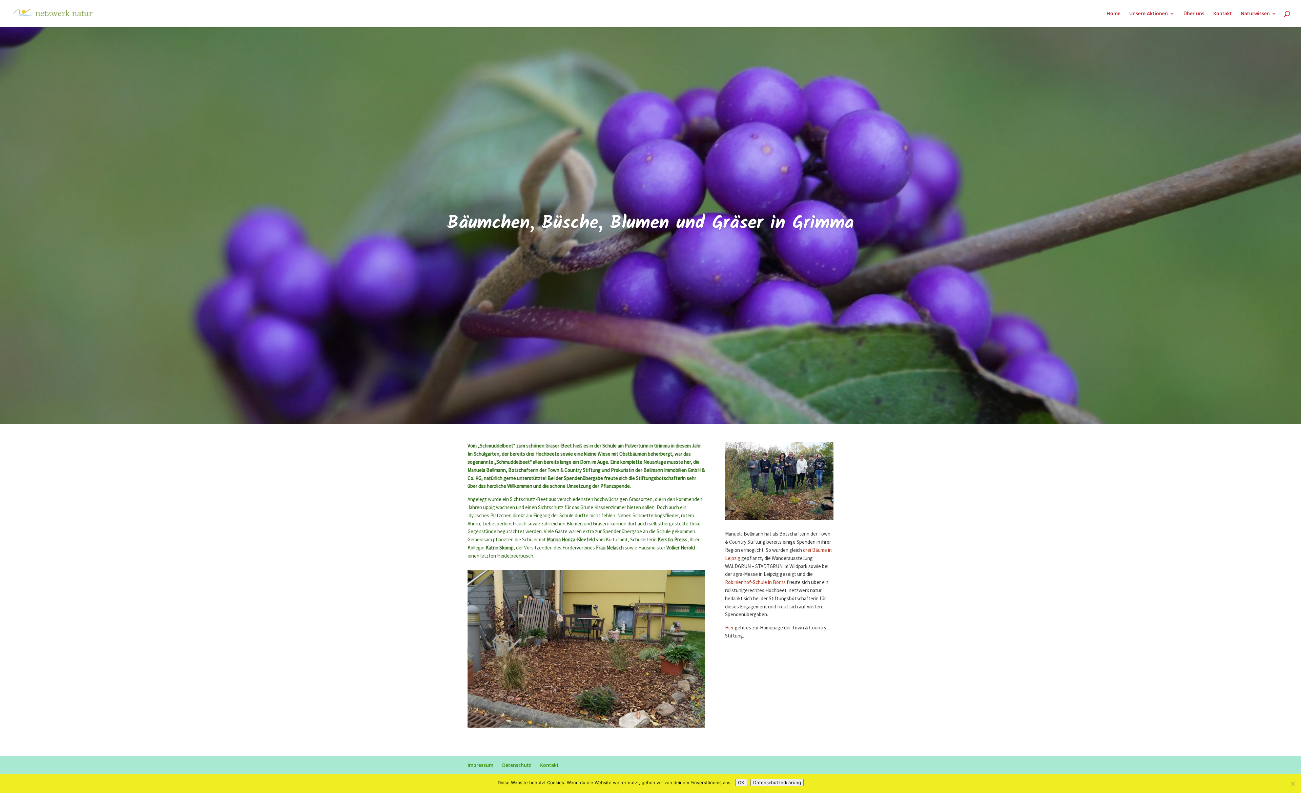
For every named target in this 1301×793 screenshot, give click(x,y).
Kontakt (1222, 14)
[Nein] (1292, 783)
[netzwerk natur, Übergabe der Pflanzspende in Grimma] (586, 727)
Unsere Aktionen (1148, 14)
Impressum (480, 765)
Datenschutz (516, 765)
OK (741, 782)
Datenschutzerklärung (777, 782)
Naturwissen (1255, 14)
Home (1113, 14)
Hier (729, 628)
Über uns (1193, 14)
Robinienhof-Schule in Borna (755, 582)
